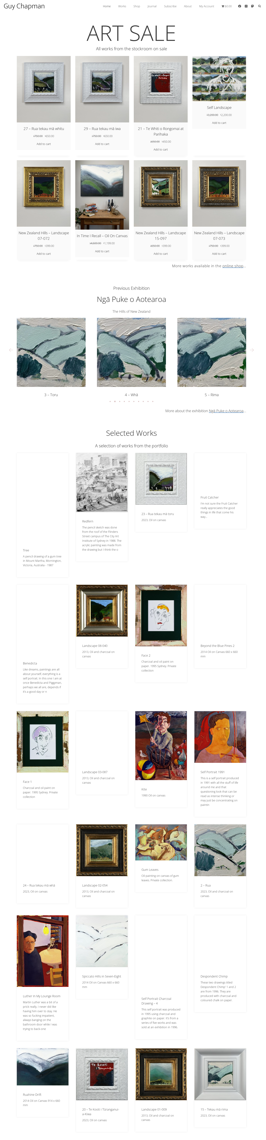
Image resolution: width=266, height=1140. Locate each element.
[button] (11, 350)
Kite (144, 789)
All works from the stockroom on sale (131, 49)
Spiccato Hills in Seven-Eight (101, 976)
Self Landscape (219, 107)
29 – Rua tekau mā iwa (102, 128)
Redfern (87, 521)
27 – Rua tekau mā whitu (44, 128)
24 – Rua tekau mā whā (39, 885)
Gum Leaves (149, 870)
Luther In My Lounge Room (41, 996)
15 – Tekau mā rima (214, 1109)
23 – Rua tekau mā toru (157, 514)
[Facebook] (239, 6)
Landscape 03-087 (94, 772)
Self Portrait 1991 (213, 772)
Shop (136, 6)
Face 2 (145, 655)
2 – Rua (206, 885)
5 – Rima (131, 394)
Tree (26, 550)
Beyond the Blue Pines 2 (217, 646)
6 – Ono (211, 394)
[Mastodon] (252, 6)
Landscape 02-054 (94, 885)
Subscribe (170, 6)
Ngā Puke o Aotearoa (131, 299)
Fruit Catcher (210, 497)
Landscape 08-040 (94, 646)
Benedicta (30, 663)
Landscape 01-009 (154, 1109)
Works (122, 6)
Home (107, 6)
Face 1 (27, 782)
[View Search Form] (259, 6)
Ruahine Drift (32, 1095)
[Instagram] (246, 6)
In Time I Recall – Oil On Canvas (102, 235)
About (188, 6)
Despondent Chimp (214, 976)
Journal (152, 6)
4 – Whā (51, 394)
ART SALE (131, 32)
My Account (206, 6)
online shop (232, 265)
